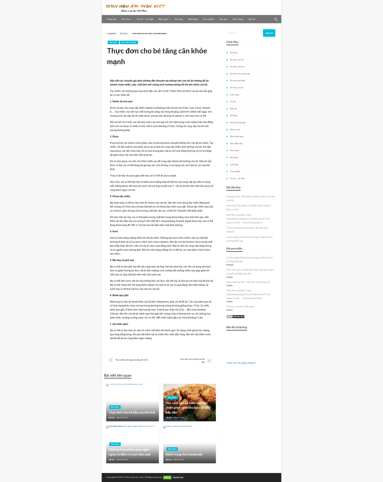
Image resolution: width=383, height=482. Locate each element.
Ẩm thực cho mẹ (237, 66)
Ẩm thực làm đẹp (237, 80)
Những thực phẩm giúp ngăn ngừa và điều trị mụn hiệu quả (129, 452)
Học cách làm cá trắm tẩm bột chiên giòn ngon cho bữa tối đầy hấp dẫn (188, 407)
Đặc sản (223, 19)
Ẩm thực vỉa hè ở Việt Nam (240, 306)
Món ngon (164, 19)
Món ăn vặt (235, 129)
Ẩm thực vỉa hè (236, 87)
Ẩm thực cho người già (240, 73)
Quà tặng (234, 164)
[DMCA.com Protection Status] (235, 316)
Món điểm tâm (236, 143)
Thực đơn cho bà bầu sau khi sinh (131, 412)
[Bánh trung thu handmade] (189, 444)
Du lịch (233, 101)
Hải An (111, 417)
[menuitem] (111, 19)
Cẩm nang (237, 19)
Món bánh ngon (237, 136)
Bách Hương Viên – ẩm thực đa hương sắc (248, 282)
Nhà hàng (193, 19)
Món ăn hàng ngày (238, 122)
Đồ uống (179, 19)
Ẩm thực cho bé (129, 42)
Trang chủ (112, 19)
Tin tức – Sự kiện (144, 19)
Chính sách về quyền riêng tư (241, 362)
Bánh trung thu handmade (184, 454)
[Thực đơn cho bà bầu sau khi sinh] (132, 402)
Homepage (111, 33)
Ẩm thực (126, 19)
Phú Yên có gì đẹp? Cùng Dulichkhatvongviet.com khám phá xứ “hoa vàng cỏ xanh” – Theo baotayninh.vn (248, 218)
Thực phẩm (208, 19)
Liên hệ (251, 19)
